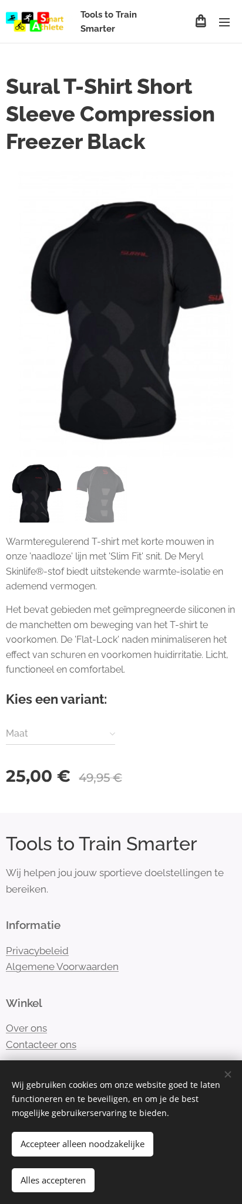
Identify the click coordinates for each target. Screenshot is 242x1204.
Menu (224, 21)
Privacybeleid (37, 951)
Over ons (26, 1028)
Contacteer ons (41, 1044)
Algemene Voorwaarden (62, 966)
